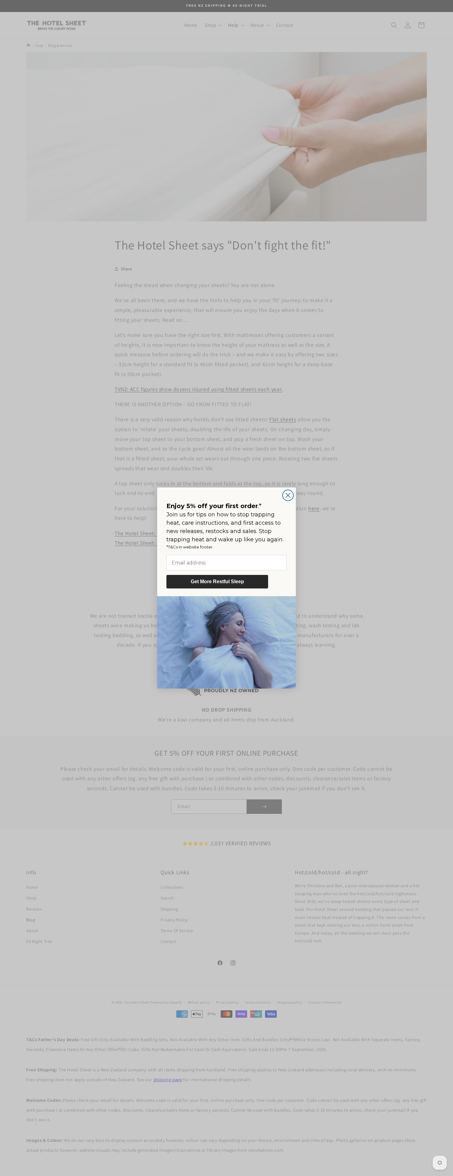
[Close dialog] (288, 495)
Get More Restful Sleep (217, 581)
